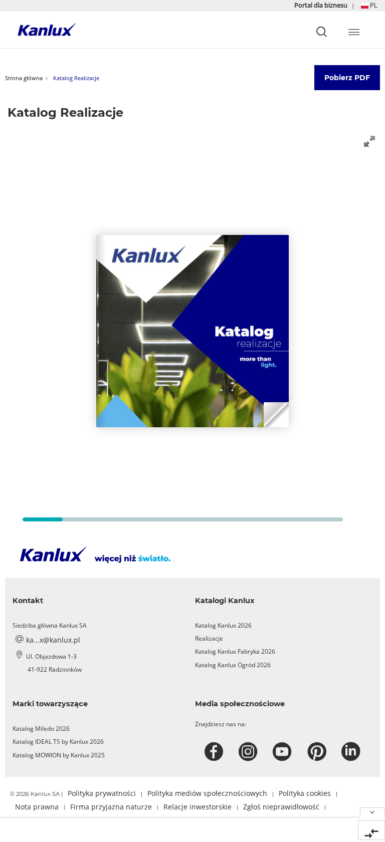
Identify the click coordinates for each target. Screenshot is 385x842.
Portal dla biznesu (321, 5)
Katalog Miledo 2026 (41, 728)
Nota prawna (37, 806)
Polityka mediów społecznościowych (207, 793)
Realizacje (209, 638)
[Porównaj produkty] (371, 830)
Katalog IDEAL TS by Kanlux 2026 (58, 741)
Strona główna (24, 78)
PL (372, 5)
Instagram (249, 752)
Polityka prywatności (102, 793)
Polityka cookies (305, 793)
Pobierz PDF (347, 77)
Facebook (215, 752)
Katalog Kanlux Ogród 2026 (233, 665)
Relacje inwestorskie (197, 806)
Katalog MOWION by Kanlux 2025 (59, 755)
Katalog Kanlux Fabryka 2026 (235, 651)
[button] (369, 5)
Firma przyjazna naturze (111, 806)
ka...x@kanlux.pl (53, 640)
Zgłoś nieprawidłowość (281, 806)
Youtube (283, 752)
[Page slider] (43, 519)
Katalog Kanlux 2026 (223, 625)
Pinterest (318, 752)
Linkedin (352, 752)
